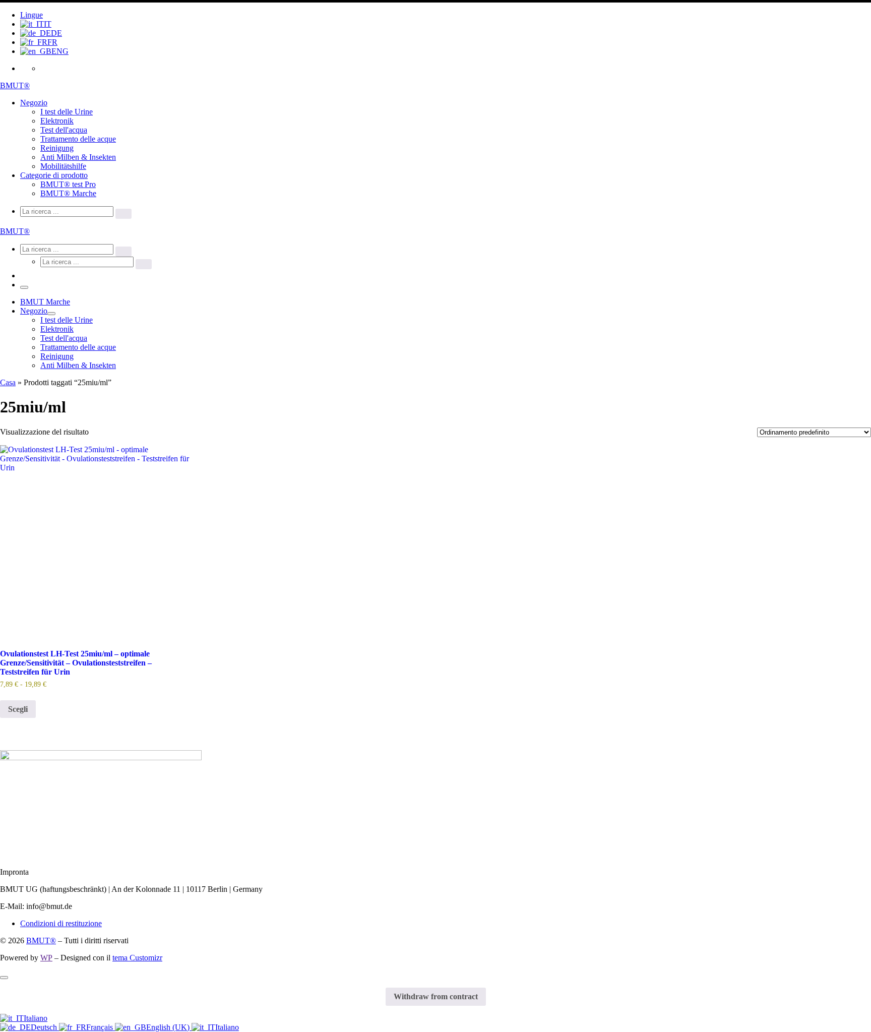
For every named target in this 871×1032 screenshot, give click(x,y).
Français (100, 1027)
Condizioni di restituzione (61, 923)
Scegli (18, 709)
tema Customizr (137, 957)
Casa (8, 382)
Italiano (35, 1018)
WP (46, 957)
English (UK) (169, 1027)
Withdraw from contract (436, 996)
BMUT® (41, 940)
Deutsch (45, 1027)
